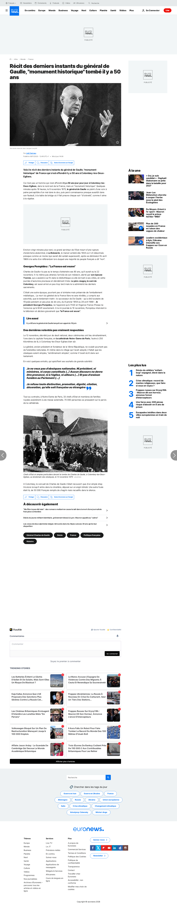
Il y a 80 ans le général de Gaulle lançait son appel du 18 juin (51, 323)
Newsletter (98, 856)
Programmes (29, 875)
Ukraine (91, 800)
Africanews (50, 874)
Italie (63, 806)
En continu (30, 10)
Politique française (92, 535)
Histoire (30, 541)
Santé (113, 10)
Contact (71, 870)
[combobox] (102, 3)
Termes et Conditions (77, 853)
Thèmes (27, 838)
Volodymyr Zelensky (79, 812)
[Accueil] (10, 59)
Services (49, 838)
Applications (51, 861)
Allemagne (62, 800)
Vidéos (122, 10)
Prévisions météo (53, 850)
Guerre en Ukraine (92, 793)
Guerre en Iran (70, 793)
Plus (70, 838)
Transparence (74, 866)
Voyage (74, 10)
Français (11, 3)
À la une (134, 170)
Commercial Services (77, 849)
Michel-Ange (101, 812)
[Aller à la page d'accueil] (14, 11)
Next (84, 10)
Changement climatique (105, 806)
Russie (78, 800)
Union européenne (111, 800)
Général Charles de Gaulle (38, 535)
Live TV (49, 843)
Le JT (48, 846)
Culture (93, 10)
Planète (103, 10)
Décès (60, 535)
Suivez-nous (51, 857)
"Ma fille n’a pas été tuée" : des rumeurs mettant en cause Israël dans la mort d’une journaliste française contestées (62, 510)
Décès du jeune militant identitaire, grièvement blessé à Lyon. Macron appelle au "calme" (60, 518)
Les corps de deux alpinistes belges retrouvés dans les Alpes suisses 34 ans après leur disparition (60, 525)
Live (167, 10)
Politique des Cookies (77, 856)
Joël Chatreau (31, 153)
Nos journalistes (30, 879)
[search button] (89, 3)
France (30, 59)
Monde (52, 10)
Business (63, 10)
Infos (16, 59)
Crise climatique (80, 806)
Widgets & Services (54, 871)
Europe (41, 10)
